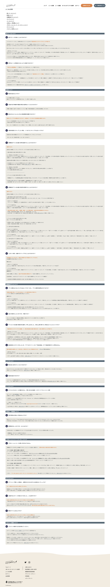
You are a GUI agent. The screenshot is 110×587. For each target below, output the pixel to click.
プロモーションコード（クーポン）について (17, 25)
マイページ (9, 265)
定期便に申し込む (86, 5)
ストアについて (10, 19)
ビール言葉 (51, 5)
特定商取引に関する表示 (31, 569)
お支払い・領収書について (13, 23)
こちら (21, 169)
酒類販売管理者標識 (30, 571)
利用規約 (27, 576)
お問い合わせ (27, 164)
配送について (10, 15)
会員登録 (8, 576)
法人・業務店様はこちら (100, 5)
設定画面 (16, 394)
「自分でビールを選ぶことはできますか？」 (33, 84)
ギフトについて (10, 27)
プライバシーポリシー (30, 573)
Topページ (8, 567)
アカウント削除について (12, 29)
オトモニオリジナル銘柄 (68, 5)
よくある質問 (9, 571)
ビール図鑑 (58, 5)
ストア (45, 5)
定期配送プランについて (12, 17)
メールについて (10, 21)
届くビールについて (11, 13)
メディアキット (28, 578)
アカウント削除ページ (19, 530)
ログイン (77, 5)
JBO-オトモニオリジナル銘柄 (13, 569)
